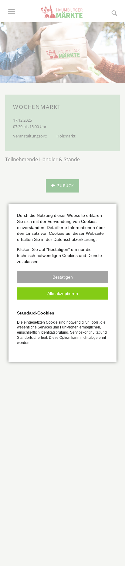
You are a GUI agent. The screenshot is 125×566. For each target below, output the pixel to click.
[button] (62, 277)
